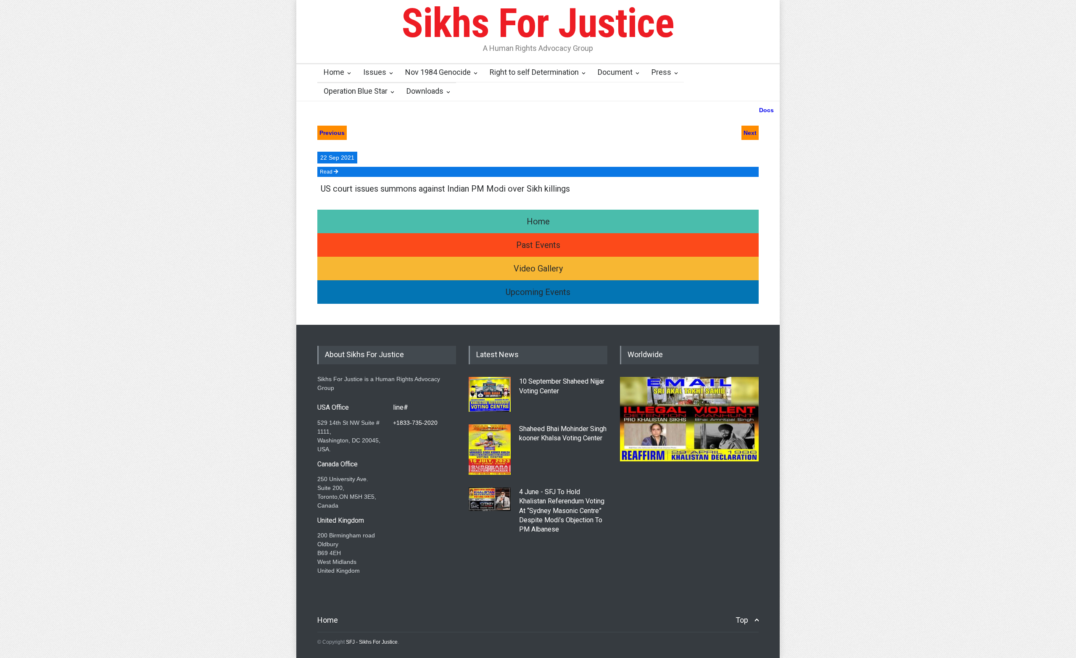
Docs (766, 110)
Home (334, 72)
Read (327, 172)
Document (615, 72)
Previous (332, 132)
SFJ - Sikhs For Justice (372, 642)
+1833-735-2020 (415, 422)
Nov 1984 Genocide (438, 72)
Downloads (424, 91)
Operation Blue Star (356, 91)
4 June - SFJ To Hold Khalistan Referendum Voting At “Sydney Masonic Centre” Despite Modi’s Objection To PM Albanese (561, 511)
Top (742, 620)
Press (661, 72)
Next (750, 132)
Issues (374, 72)
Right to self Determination (534, 72)
